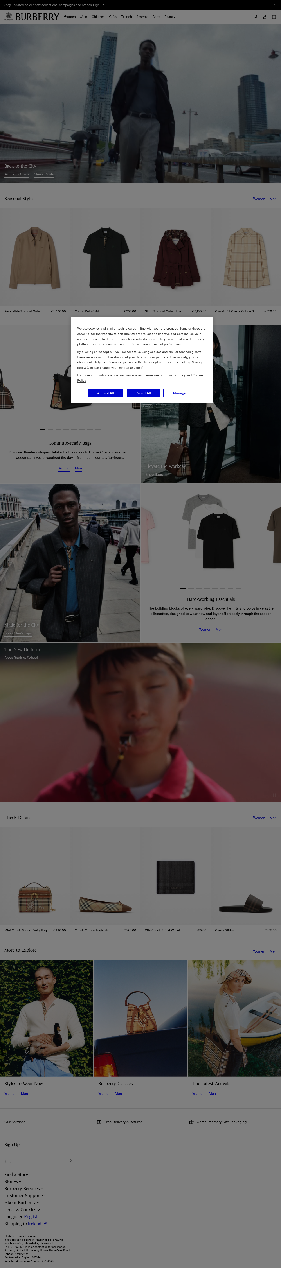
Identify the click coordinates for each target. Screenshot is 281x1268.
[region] (142, 360)
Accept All (105, 393)
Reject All (143, 393)
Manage (179, 393)
